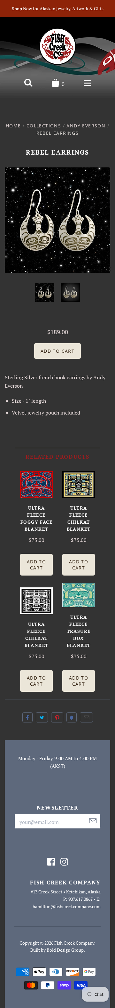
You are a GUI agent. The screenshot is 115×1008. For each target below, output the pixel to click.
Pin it (57, 717)
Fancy (71, 717)
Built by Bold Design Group (57, 950)
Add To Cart (36, 565)
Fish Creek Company (74, 943)
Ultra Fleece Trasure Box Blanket (79, 631)
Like (27, 717)
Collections (44, 126)
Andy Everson (85, 126)
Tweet (42, 717)
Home (13, 126)
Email (86, 717)
